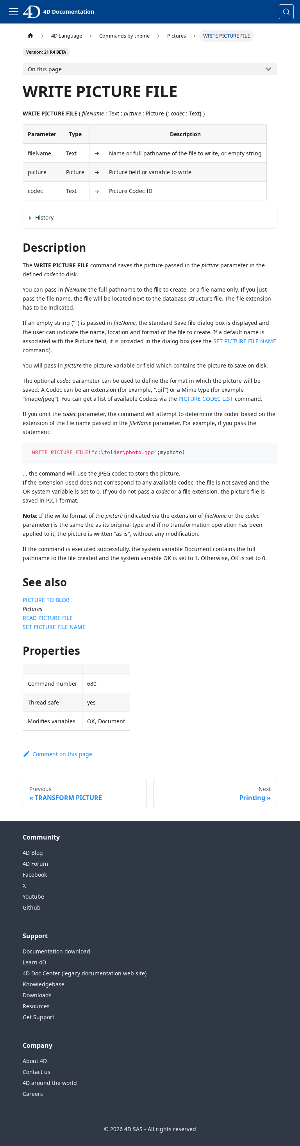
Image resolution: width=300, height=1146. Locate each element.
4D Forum (35, 863)
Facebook (35, 874)
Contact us (36, 1072)
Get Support (38, 1017)
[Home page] (30, 36)
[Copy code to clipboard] (267, 452)
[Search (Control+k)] (286, 11)
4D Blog (33, 852)
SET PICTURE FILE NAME (244, 341)
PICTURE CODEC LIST (206, 398)
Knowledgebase (43, 984)
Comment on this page (62, 754)
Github (32, 907)
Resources (36, 1006)
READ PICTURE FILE (48, 618)
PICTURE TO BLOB (46, 600)
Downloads (37, 995)
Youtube (33, 896)
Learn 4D (34, 962)
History (44, 217)
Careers (33, 1093)
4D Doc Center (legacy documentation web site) (84, 973)
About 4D (35, 1061)
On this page (45, 69)
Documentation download (56, 951)
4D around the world (50, 1083)
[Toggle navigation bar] (14, 12)
